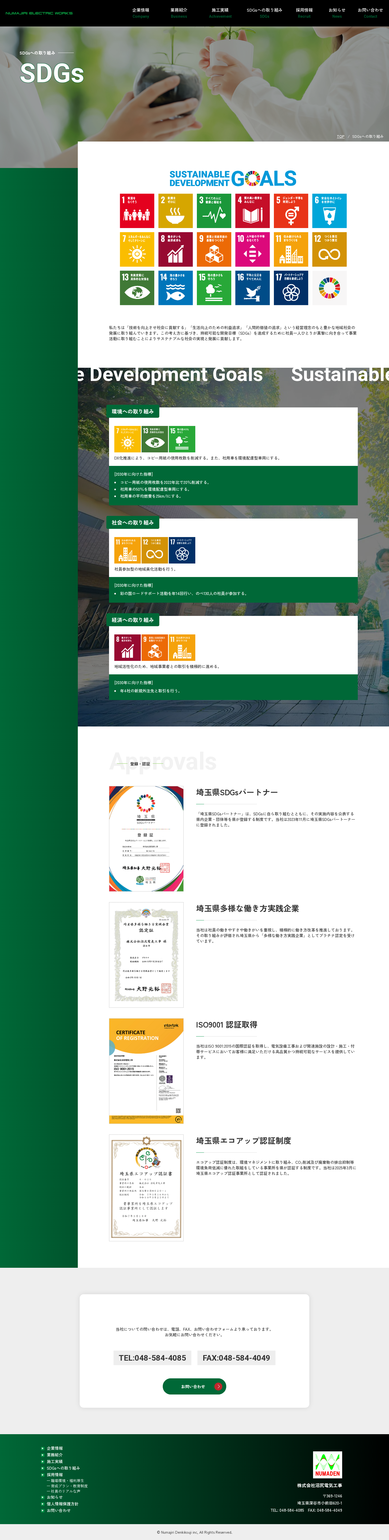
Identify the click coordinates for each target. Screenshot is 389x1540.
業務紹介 (178, 13)
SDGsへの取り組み (265, 13)
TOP (341, 136)
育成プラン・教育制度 (69, 1485)
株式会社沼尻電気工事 (31, 13)
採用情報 (304, 13)
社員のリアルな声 (65, 1491)
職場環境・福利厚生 (67, 1480)
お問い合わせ (370, 13)
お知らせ (337, 13)
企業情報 (140, 13)
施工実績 (220, 13)
